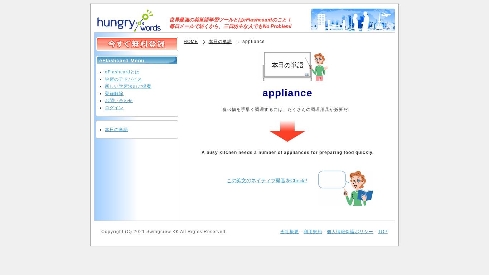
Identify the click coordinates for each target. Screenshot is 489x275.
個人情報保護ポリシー (350, 231)
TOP (383, 231)
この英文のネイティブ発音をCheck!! (267, 180)
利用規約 (313, 231)
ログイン (114, 107)
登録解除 (114, 93)
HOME (191, 41)
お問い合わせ (119, 100)
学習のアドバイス (123, 79)
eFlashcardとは (122, 71)
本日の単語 (220, 41)
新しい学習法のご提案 (128, 86)
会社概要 (289, 231)
